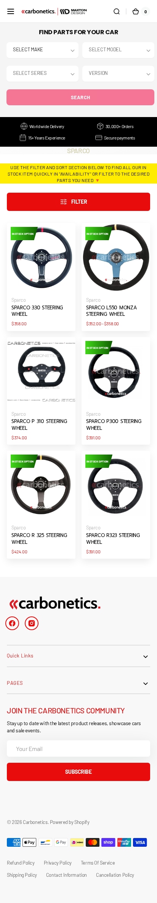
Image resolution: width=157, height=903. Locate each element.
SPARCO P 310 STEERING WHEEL (39, 425)
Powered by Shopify (70, 822)
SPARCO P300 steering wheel (113, 425)
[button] (10, 11)
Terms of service (98, 863)
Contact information (66, 875)
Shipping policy (22, 875)
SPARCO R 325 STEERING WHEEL (39, 539)
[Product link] (41, 277)
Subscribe (78, 771)
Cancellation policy (115, 875)
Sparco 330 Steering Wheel (37, 311)
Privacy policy (58, 863)
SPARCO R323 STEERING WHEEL (113, 539)
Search (80, 97)
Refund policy (21, 863)
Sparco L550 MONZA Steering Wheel (111, 311)
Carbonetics (35, 822)
